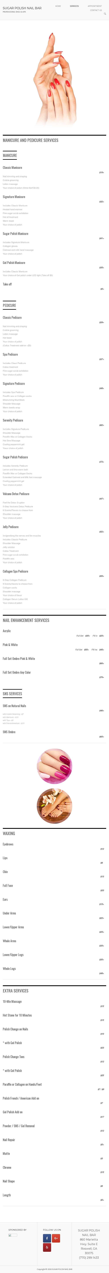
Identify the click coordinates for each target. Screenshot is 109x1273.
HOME (58, 6)
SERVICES (74, 6)
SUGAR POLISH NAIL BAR (22, 8)
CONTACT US (96, 10)
